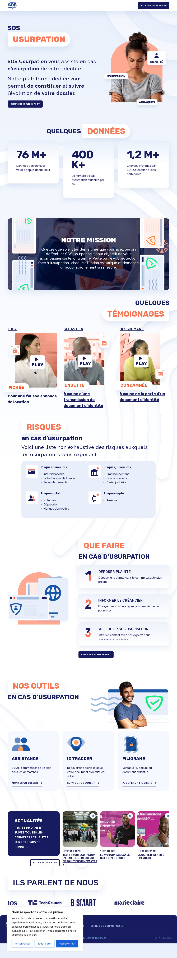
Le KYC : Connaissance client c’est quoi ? (77, 857)
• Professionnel (109, 850)
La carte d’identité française (113, 857)
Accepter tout (67, 943)
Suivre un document (81, 783)
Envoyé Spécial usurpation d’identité (152, 857)
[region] (45, 928)
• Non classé (70, 850)
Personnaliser (22, 943)
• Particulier (144, 850)
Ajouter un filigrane (137, 783)
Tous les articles (45, 862)
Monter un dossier (154, 5)
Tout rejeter (45, 943)
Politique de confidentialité (106, 925)
